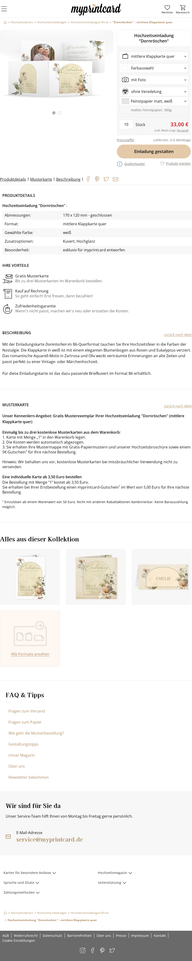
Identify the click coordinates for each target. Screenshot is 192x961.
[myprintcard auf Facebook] (93, 951)
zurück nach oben (178, 334)
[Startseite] (5, 22)
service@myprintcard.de (49, 839)
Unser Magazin (21, 755)
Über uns (16, 766)
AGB (5, 935)
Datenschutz (52, 935)
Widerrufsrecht (26, 935)
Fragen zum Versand (26, 711)
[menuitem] (167, 9)
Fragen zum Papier (25, 722)
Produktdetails (13, 179)
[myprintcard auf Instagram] (83, 951)
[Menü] (7, 12)
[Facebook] (88, 179)
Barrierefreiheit (79, 935)
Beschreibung (68, 179)
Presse (121, 935)
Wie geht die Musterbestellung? (36, 733)
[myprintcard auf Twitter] (112, 951)
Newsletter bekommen (28, 777)
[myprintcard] (96, 13)
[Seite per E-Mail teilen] (115, 179)
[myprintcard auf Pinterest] (103, 951)
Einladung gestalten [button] (154, 151)
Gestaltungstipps (23, 744)
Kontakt (160, 935)
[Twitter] (106, 179)
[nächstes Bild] (108, 75)
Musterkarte (41, 179)
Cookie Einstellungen (18, 940)
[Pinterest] (97, 179)
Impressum (140, 935)
